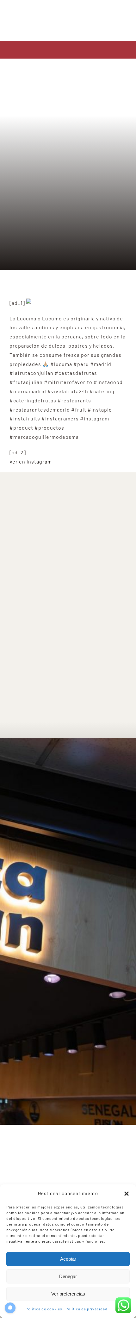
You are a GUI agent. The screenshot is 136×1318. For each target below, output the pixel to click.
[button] (126, 1193)
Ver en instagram (30, 461)
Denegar (68, 1276)
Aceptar (68, 1259)
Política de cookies (44, 1309)
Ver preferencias (68, 1293)
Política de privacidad (86, 1309)
